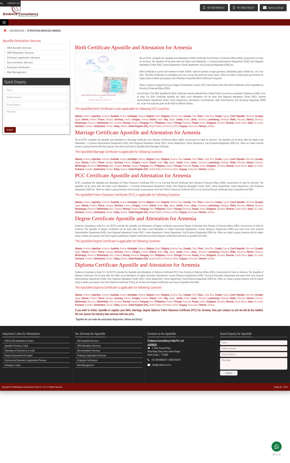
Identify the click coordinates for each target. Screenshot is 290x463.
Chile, (194, 116)
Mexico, (250, 119)
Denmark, (250, 116)
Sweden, (89, 126)
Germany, (118, 119)
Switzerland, (99, 126)
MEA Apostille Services (19, 47)
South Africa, (241, 122)
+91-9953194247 (245, 8)
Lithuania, (202, 119)
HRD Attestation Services (20, 52)
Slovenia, (230, 122)
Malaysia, (225, 119)
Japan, (172, 119)
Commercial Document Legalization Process (25, 360)
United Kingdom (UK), (138, 126)
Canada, (187, 116)
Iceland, (145, 119)
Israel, (160, 119)
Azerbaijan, (132, 116)
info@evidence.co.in (161, 364)
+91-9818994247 (215, 8)
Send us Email (275, 8)
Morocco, (91, 122)
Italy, (166, 119)
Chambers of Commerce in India (20, 350)
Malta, (233, 119)
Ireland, (152, 119)
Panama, (135, 122)
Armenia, (106, 116)
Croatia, (218, 116)
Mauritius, (241, 119)
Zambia (210, 126)
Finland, (93, 119)
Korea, (187, 119)
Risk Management (16, 72)
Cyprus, (226, 116)
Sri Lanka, (258, 122)
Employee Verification (18, 67)
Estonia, (85, 119)
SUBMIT (10, 129)
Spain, (251, 122)
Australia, (115, 116)
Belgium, (151, 116)
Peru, (152, 122)
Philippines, (160, 122)
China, (200, 116)
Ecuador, (259, 116)
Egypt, (78, 119)
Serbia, (202, 122)
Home (5, 30)
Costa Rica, (209, 116)
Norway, (126, 122)
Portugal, (178, 122)
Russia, (195, 122)
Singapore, (211, 122)
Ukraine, (124, 126)
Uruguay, (183, 126)
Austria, (123, 116)
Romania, (187, 122)
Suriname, (80, 126)
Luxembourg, (214, 119)
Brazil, (158, 116)
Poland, (169, 122)
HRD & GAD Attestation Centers (19, 340)
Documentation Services (20, 62)
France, (101, 119)
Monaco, (259, 119)
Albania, (79, 116)
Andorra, (87, 116)
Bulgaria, (165, 116)
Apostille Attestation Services (22, 40)
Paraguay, (144, 122)
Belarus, (142, 116)
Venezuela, (193, 126)
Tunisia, (109, 126)
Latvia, (194, 119)
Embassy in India (12, 365)
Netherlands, (103, 122)
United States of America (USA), (164, 126)
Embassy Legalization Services (23, 57)
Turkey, (116, 126)
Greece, (127, 119)
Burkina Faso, (176, 116)
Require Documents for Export (18, 355)
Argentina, (96, 116)
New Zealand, (115, 122)
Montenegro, (81, 122)
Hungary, (136, 119)
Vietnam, (203, 126)
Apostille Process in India (16, 345)
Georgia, (109, 119)
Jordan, (179, 119)
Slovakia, (221, 122)
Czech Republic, (237, 116)
